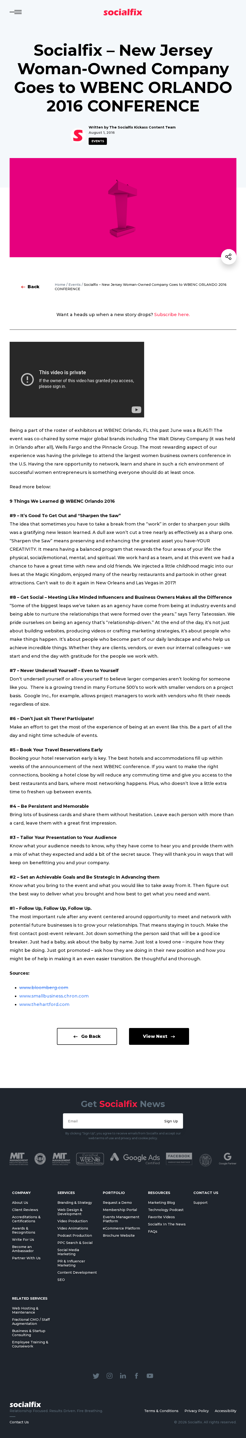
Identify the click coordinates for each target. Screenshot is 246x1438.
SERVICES (66, 1193)
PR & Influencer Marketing (71, 1263)
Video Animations (72, 1228)
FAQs (152, 1231)
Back (33, 286)
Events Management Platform (121, 1219)
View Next (155, 1036)
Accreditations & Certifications (26, 1219)
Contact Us (19, 1422)
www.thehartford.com (44, 1004)
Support (200, 1202)
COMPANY (21, 1193)
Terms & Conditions (161, 1411)
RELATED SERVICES (30, 1298)
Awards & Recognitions (23, 1230)
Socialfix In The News (167, 1224)
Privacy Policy (196, 1411)
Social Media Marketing (68, 1252)
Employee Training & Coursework (30, 1344)
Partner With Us (26, 1258)
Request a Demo (117, 1202)
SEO (61, 1280)
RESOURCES (159, 1193)
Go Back (91, 1036)
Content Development (77, 1272)
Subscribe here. (172, 314)
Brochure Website (119, 1235)
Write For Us (23, 1239)
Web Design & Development (69, 1212)
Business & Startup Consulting (28, 1333)
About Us (20, 1202)
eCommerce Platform (121, 1228)
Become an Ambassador (23, 1249)
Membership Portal (120, 1210)
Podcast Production (74, 1235)
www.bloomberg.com (43, 987)
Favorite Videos (161, 1217)
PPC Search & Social (74, 1243)
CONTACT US (205, 1193)
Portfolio (114, 1193)
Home (60, 284)
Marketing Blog (161, 1202)
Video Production (72, 1221)
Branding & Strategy (74, 1202)
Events (98, 141)
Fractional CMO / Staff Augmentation (31, 1321)
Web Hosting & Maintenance (25, 1310)
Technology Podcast (166, 1210)
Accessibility (225, 1411)
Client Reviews (25, 1210)
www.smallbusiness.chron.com (54, 996)
